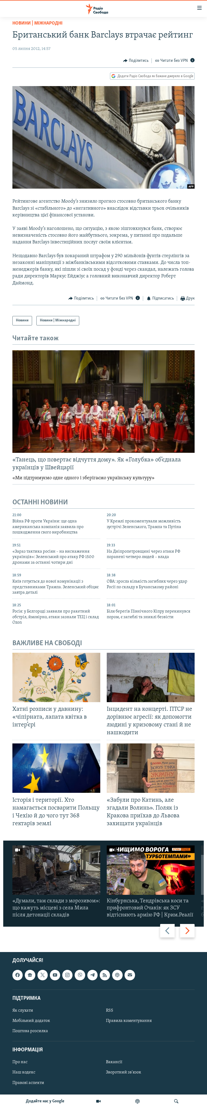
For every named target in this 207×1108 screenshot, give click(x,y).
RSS (109, 1010)
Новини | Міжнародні (37, 23)
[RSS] (105, 975)
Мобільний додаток (31, 1021)
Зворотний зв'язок (123, 1072)
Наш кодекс (23, 1072)
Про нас (19, 1062)
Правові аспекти (28, 1083)
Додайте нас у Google (45, 1101)
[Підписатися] (130, 975)
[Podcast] (117, 975)
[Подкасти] (137, 1101)
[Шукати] (176, 1101)
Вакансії (114, 1062)
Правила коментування (129, 1021)
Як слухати (22, 1010)
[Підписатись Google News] (30, 975)
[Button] (136, 60)
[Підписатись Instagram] (67, 975)
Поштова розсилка (30, 1031)
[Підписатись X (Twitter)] (42, 975)
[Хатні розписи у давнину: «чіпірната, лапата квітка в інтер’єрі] (56, 677)
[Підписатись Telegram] (92, 975)
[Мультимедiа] (98, 1101)
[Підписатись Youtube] (55, 975)
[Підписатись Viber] (80, 975)
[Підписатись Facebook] (17, 975)
